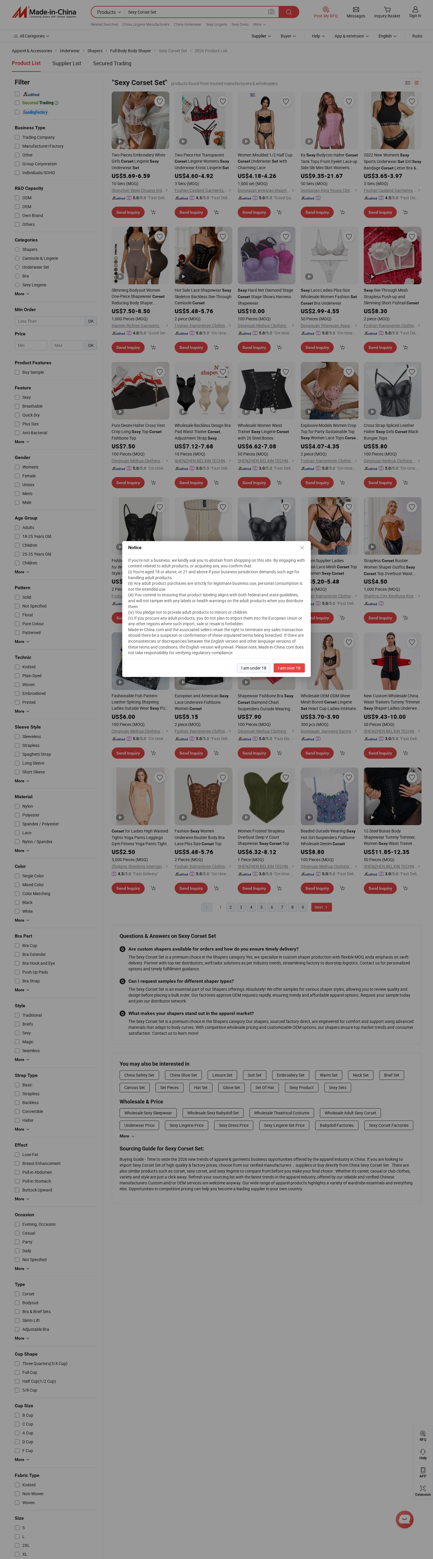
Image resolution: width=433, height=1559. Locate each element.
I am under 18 (253, 668)
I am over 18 (289, 668)
